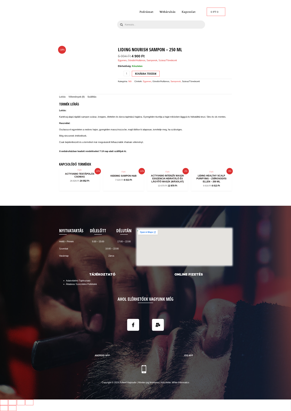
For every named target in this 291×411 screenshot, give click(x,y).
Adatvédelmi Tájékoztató (78, 280)
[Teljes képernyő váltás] (21, 402)
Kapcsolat (189, 12)
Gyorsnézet (79, 166)
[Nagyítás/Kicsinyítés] (29, 402)
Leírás (62, 96)
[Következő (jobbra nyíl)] (12, 408)
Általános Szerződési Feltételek (81, 284)
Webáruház (167, 12)
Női (130, 81)
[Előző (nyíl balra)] (4, 408)
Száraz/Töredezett (168, 60)
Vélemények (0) (77, 96)
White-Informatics (180, 382)
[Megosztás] (12, 402)
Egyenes (122, 60)
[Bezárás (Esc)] (4, 402)
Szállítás (91, 96)
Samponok (152, 60)
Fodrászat (146, 12)
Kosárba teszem (145, 73)
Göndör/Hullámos (136, 60)
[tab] (62, 97)
